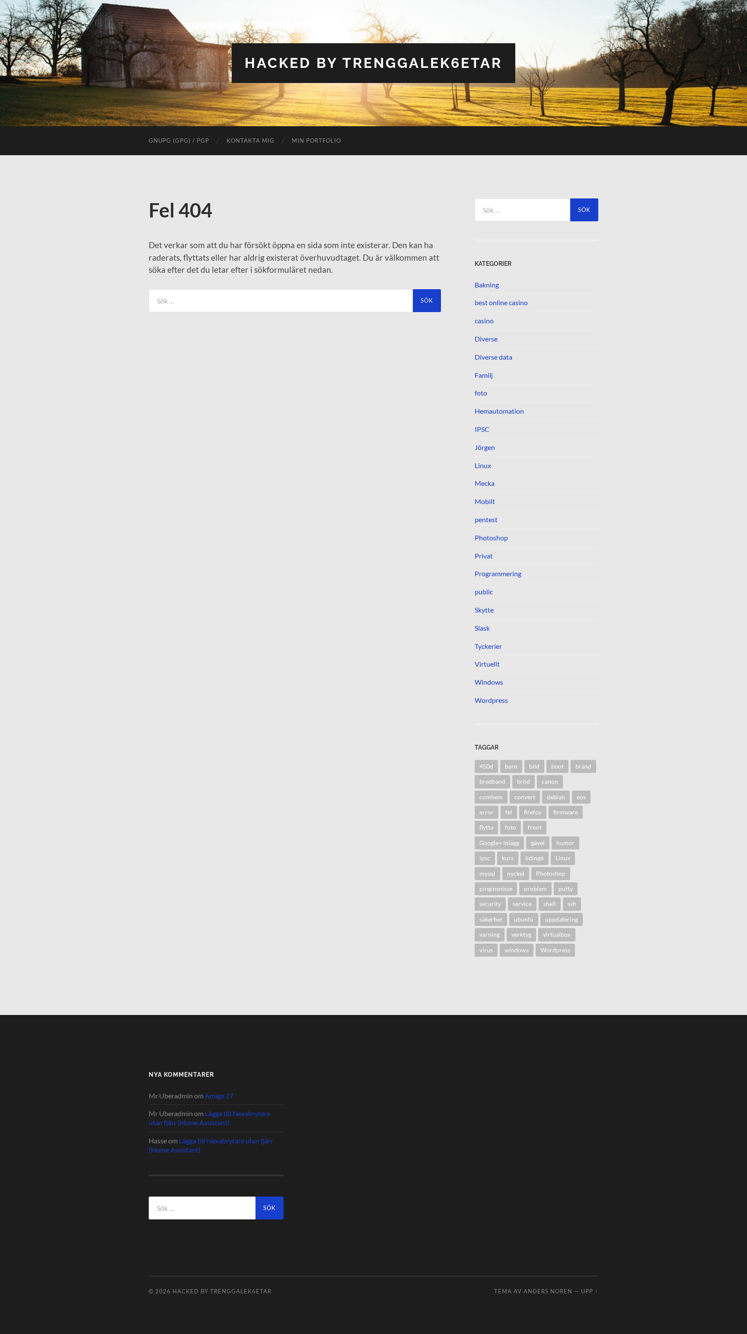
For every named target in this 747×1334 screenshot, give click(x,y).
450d (486, 766)
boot (557, 766)
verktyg (521, 934)
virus (486, 950)
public (484, 591)
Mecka (485, 483)
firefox (533, 812)
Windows (489, 682)
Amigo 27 (219, 1095)
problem (535, 888)
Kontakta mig (251, 140)
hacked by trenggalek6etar (373, 63)
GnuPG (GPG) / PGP (179, 140)
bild (534, 766)
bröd (523, 781)
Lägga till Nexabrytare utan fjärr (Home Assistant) (209, 1118)
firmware (565, 812)
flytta (486, 827)
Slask (482, 628)
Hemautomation (499, 411)
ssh (572, 903)
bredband (492, 781)
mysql (487, 873)
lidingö (534, 858)
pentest (486, 519)
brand (583, 766)
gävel (538, 842)
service (522, 903)
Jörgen (485, 447)
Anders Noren (548, 1291)
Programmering (498, 573)
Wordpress (491, 700)
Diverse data (493, 357)
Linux (483, 465)
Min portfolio (316, 140)
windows (516, 950)
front (535, 827)
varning (489, 934)
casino (484, 320)
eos (581, 797)
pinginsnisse (495, 888)
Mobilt (485, 501)
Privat (484, 556)
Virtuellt (487, 664)
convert (524, 797)
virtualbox (557, 934)
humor (565, 842)
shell (549, 903)
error (486, 812)
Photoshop (491, 537)
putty (566, 888)
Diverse (486, 339)
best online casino (501, 302)
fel (508, 812)
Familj (484, 375)
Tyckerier (488, 646)
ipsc (484, 858)
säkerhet (490, 919)
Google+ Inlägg (499, 842)
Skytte (484, 610)
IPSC (482, 429)
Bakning (487, 285)
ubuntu (523, 919)
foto (481, 393)
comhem (491, 797)
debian (556, 797)
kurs (508, 858)
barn (511, 766)
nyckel (515, 873)
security (490, 903)
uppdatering (561, 919)
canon (550, 781)
